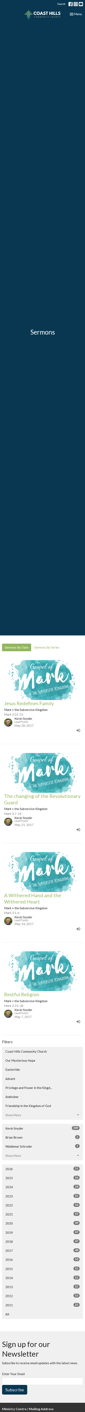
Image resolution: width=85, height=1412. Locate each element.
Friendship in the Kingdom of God (28, 1106)
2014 (41, 1278)
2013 (41, 1287)
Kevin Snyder (41, 1128)
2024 (41, 1187)
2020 (41, 1223)
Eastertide (12, 1069)
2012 (41, 1296)
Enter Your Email (13, 1374)
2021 (41, 1214)
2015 (41, 1269)
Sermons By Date (16, 647)
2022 (41, 1205)
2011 (41, 1305)
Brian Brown (41, 1137)
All (7, 1314)
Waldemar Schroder (41, 1146)
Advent (10, 1079)
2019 (41, 1232)
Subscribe (14, 1389)
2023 (41, 1196)
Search (61, 4)
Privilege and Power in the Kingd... (28, 1088)
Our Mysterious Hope (20, 1060)
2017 (41, 1250)
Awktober (12, 1097)
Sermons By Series (46, 647)
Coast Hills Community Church (26, 1051)
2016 (41, 1259)
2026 (41, 1169)
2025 (41, 1178)
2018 (41, 1241)
